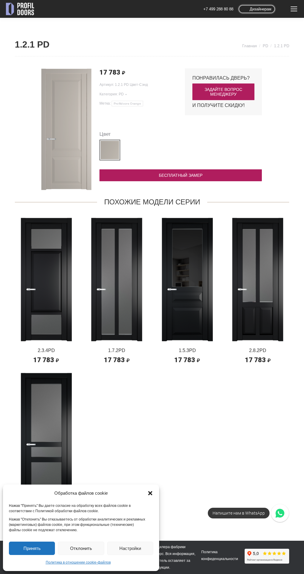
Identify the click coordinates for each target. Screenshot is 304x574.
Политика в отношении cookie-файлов (78, 562)
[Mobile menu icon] (294, 9)
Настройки (130, 548)
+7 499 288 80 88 (218, 9)
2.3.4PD (46, 350)
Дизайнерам (260, 9)
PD (121, 94)
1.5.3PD (187, 350)
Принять (32, 548)
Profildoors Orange (127, 103)
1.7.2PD (116, 350)
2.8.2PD (257, 350)
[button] (150, 493)
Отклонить (81, 548)
